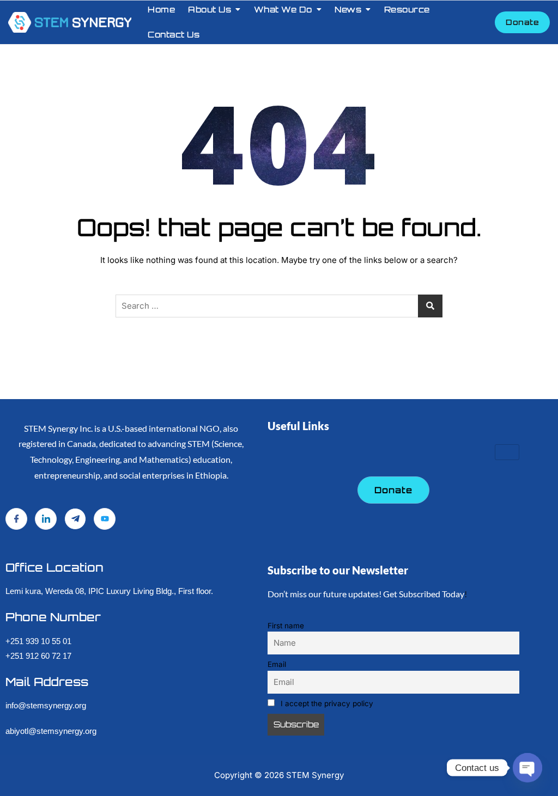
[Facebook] (16, 519)
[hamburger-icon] (507, 452)
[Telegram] (75, 519)
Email (277, 664)
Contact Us (173, 34)
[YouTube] (105, 519)
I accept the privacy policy (325, 703)
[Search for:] (279, 306)
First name (286, 625)
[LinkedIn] (46, 519)
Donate (522, 22)
